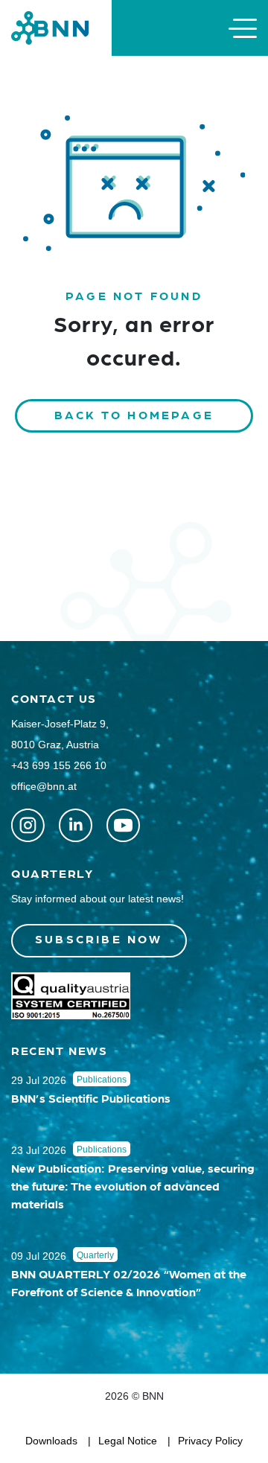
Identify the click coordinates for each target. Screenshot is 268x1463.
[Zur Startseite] (50, 27)
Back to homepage (134, 414)
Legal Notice (127, 1441)
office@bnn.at (44, 786)
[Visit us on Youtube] (123, 825)
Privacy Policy (210, 1441)
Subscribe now (99, 938)
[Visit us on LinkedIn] (75, 825)
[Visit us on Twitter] (28, 825)
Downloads (51, 1441)
